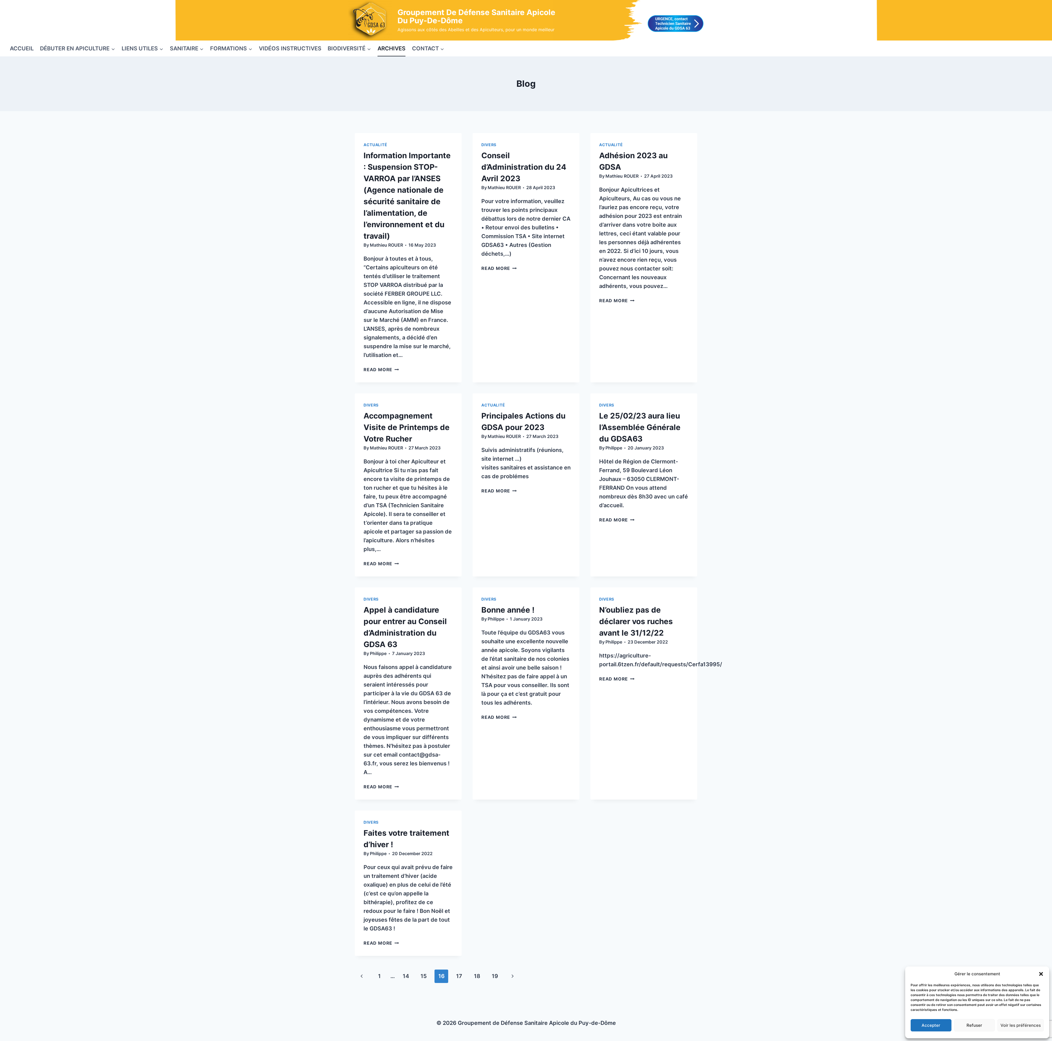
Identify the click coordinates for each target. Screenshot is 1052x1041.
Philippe (613, 448)
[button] (1041, 974)
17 (459, 976)
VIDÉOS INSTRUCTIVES (290, 48)
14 (406, 976)
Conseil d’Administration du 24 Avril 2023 (523, 167)
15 (424, 976)
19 (495, 976)
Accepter (931, 1025)
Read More (381, 369)
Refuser (974, 1025)
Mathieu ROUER (386, 245)
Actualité (375, 144)
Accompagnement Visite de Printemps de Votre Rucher (407, 427)
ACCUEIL (22, 48)
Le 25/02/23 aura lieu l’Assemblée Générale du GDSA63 (640, 427)
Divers (488, 144)
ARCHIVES (391, 48)
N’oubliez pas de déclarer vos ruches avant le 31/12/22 (636, 621)
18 (477, 976)
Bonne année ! (507, 610)
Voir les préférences (1020, 1025)
